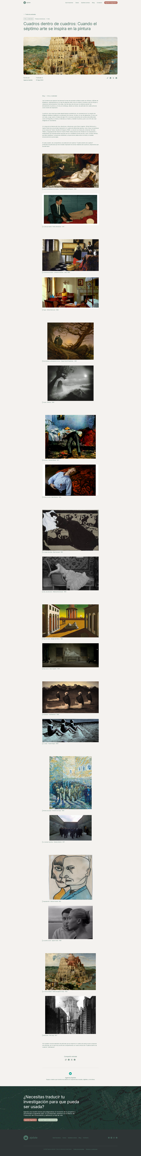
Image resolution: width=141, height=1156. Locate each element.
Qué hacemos (69, 2)
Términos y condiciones (91, 1149)
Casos (77, 2)
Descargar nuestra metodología (48, 1120)
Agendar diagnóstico (111, 2)
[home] (27, 2)
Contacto (99, 2)
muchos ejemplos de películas (57, 1043)
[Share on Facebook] (74, 1060)
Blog (93, 2)
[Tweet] (71, 1060)
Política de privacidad (79, 1149)
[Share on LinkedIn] (69, 1060)
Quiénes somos (85, 2)
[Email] (66, 1060)
